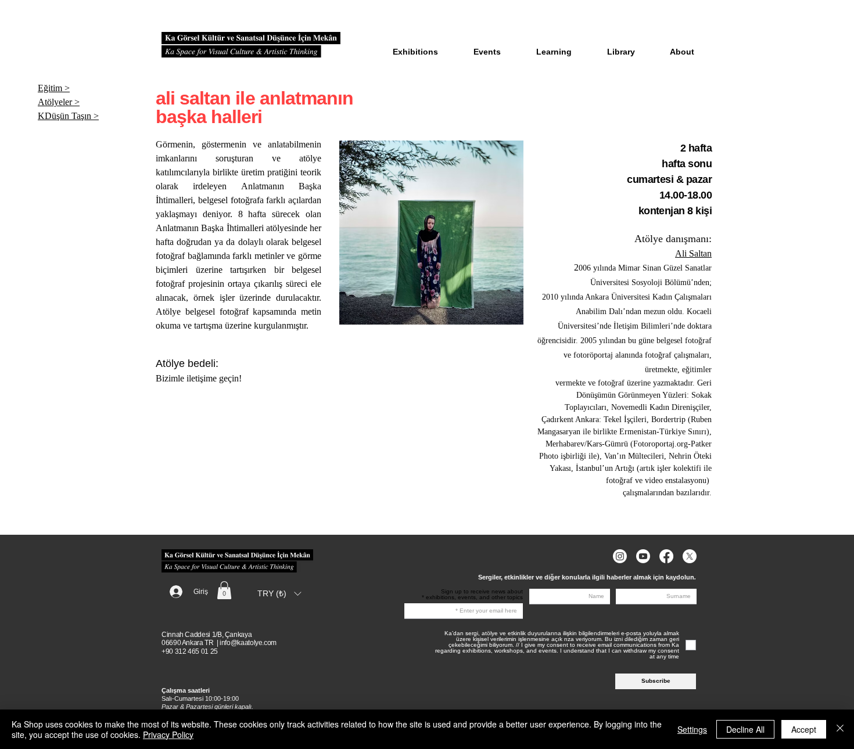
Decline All (745, 729)
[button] (224, 590)
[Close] (840, 729)
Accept (803, 729)
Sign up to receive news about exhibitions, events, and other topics (474, 594)
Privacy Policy (168, 734)
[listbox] (279, 593)
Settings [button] (692, 729)
